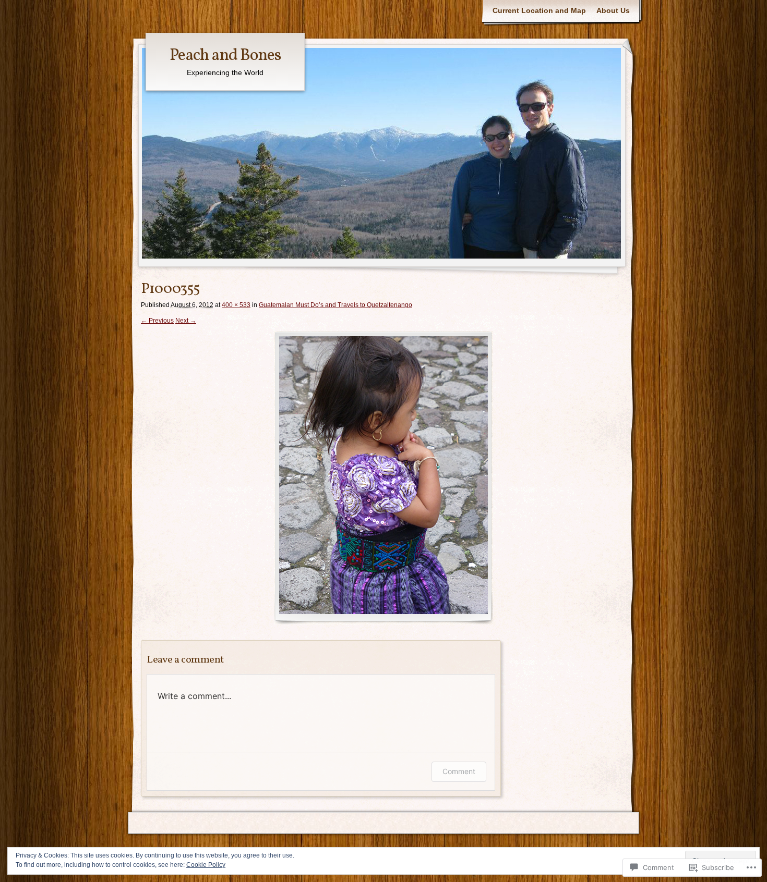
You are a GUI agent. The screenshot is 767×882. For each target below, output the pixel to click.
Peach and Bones (225, 55)
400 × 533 (236, 305)
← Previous (157, 320)
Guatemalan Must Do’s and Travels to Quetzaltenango (335, 305)
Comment (458, 771)
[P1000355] (383, 477)
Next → (185, 320)
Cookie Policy (205, 864)
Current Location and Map (539, 10)
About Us (613, 10)
